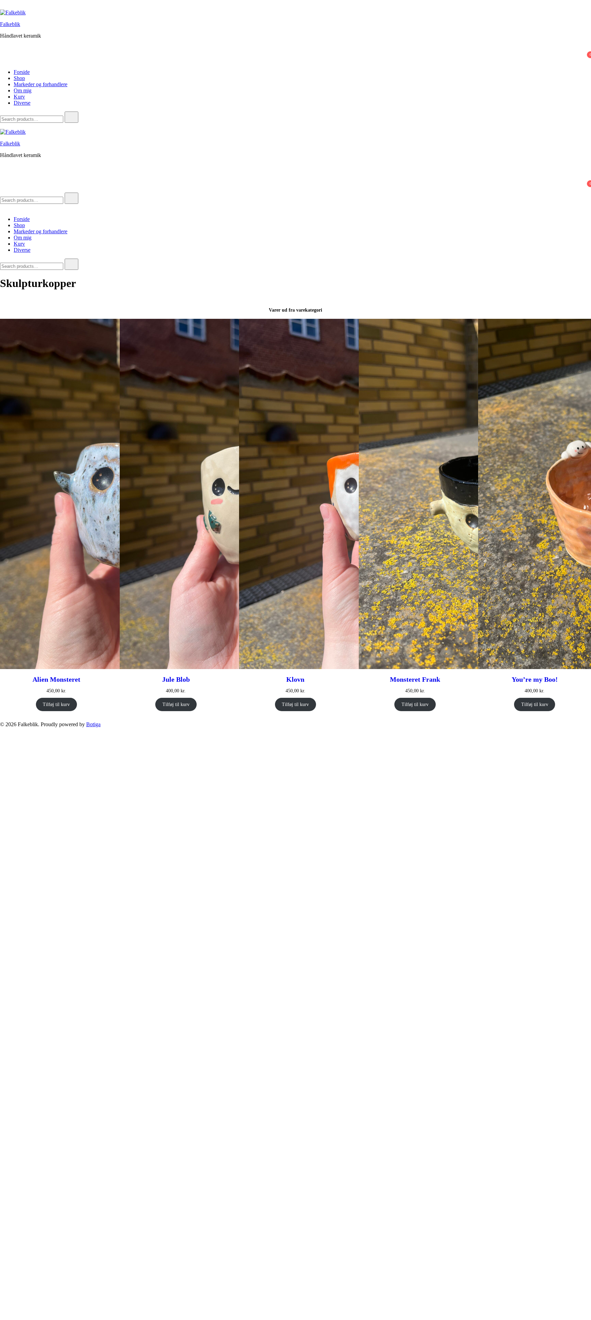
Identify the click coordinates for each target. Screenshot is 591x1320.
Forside (22, 72)
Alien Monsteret (56, 679)
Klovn (295, 679)
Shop (19, 78)
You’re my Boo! (535, 679)
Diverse (22, 103)
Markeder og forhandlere (40, 84)
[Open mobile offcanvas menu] (2, 126)
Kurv (19, 97)
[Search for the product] (71, 117)
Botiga (93, 724)
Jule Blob (176, 679)
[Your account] (4, 51)
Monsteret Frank (415, 679)
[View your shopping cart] (4, 60)
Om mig (22, 90)
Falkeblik (10, 24)
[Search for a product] (7, 6)
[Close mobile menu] (2, 207)
